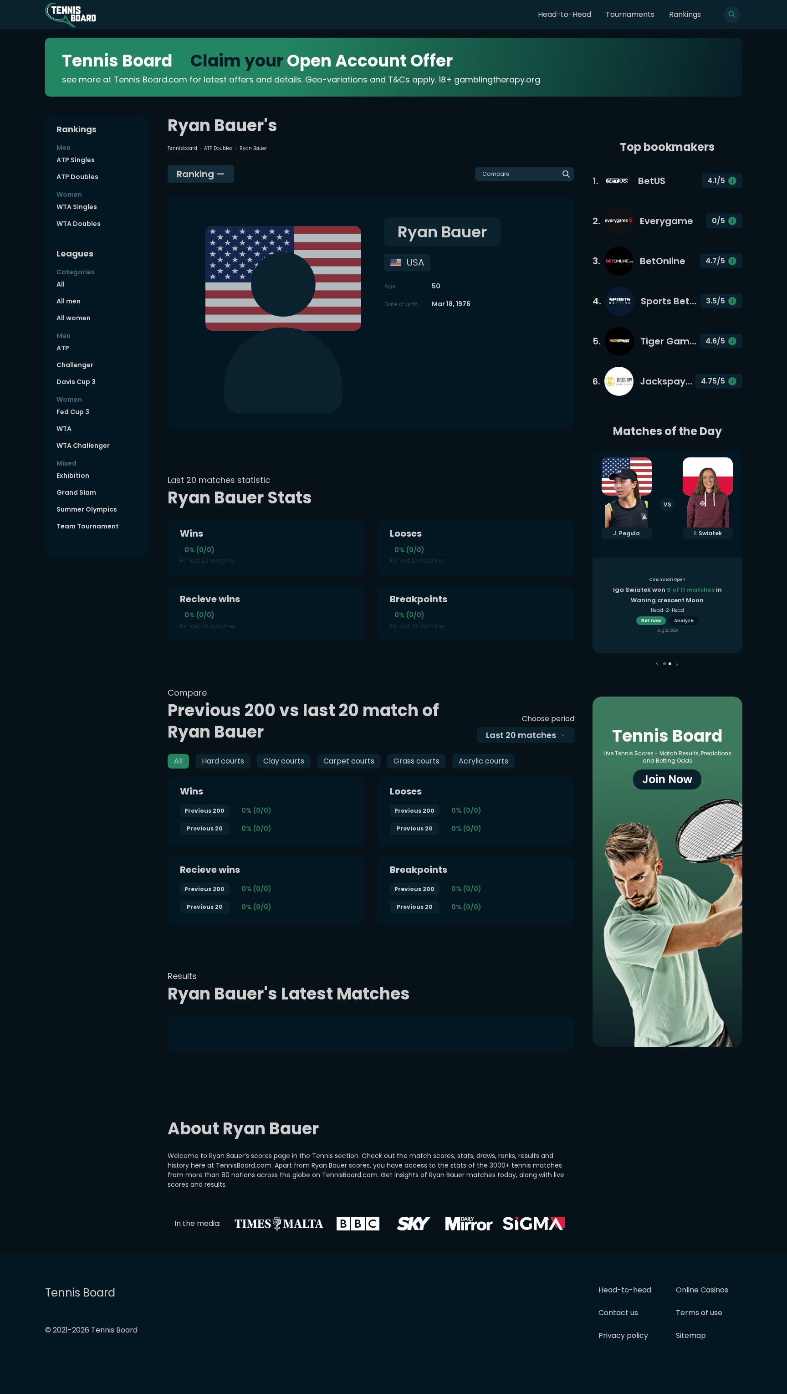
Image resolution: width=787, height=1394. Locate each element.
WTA (64, 428)
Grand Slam (76, 492)
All (60, 284)
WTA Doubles (78, 223)
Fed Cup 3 (72, 411)
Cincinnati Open (667, 579)
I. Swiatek (708, 533)
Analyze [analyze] (684, 620)
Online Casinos (702, 1290)
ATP (62, 348)
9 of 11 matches (691, 589)
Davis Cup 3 (76, 381)
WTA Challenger (83, 445)
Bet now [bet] (651, 620)
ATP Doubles (77, 176)
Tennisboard (182, 148)
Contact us (618, 1312)
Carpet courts (348, 761)
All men (68, 301)
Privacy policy (623, 1335)
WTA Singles (76, 206)
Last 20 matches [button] (521, 735)
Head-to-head (624, 1290)
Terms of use (699, 1312)
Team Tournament (87, 526)
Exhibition (72, 475)
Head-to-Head (564, 14)
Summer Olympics (86, 509)
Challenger (74, 364)
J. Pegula (626, 533)
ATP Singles (75, 159)
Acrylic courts (483, 761)
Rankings (685, 14)
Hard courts (223, 761)
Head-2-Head (667, 610)
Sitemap (691, 1335)
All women (73, 318)
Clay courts (283, 761)
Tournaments (630, 14)
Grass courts (416, 761)
